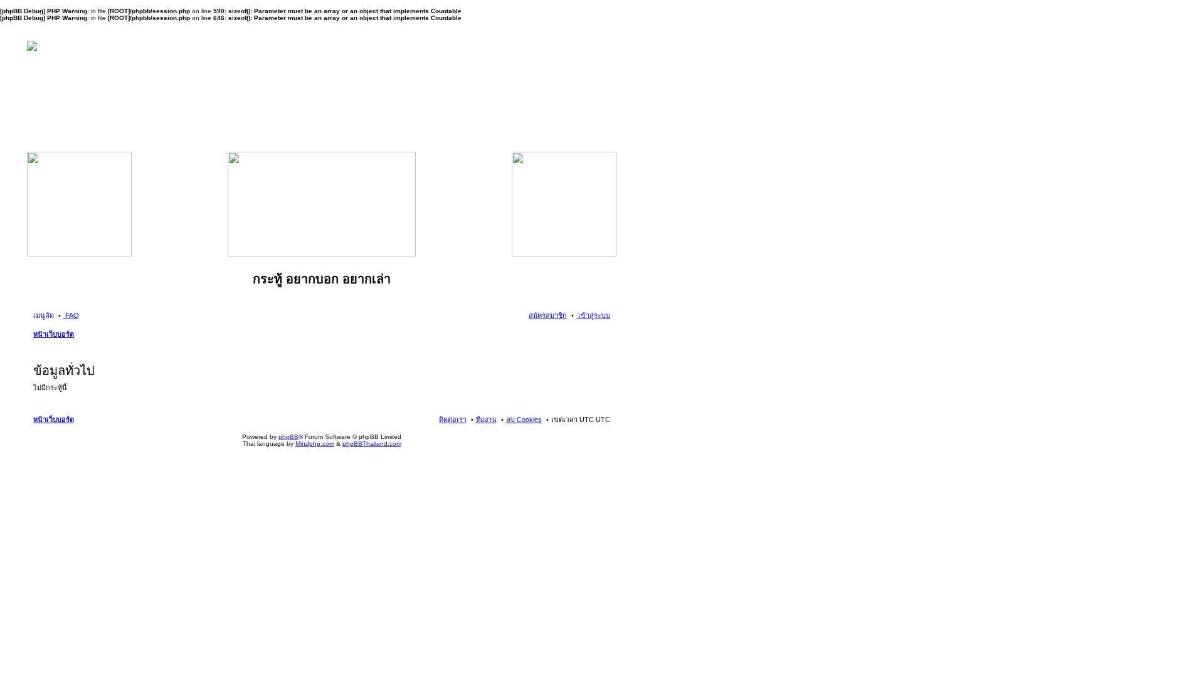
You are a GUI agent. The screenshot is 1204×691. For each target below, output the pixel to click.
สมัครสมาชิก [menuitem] (548, 315)
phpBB (288, 436)
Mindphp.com (314, 443)
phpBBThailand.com (371, 443)
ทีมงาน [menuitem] (486, 419)
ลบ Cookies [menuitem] (524, 419)
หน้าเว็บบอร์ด (53, 334)
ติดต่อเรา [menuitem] (453, 419)
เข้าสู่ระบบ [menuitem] (593, 315)
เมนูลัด (43, 315)
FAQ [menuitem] (71, 315)
